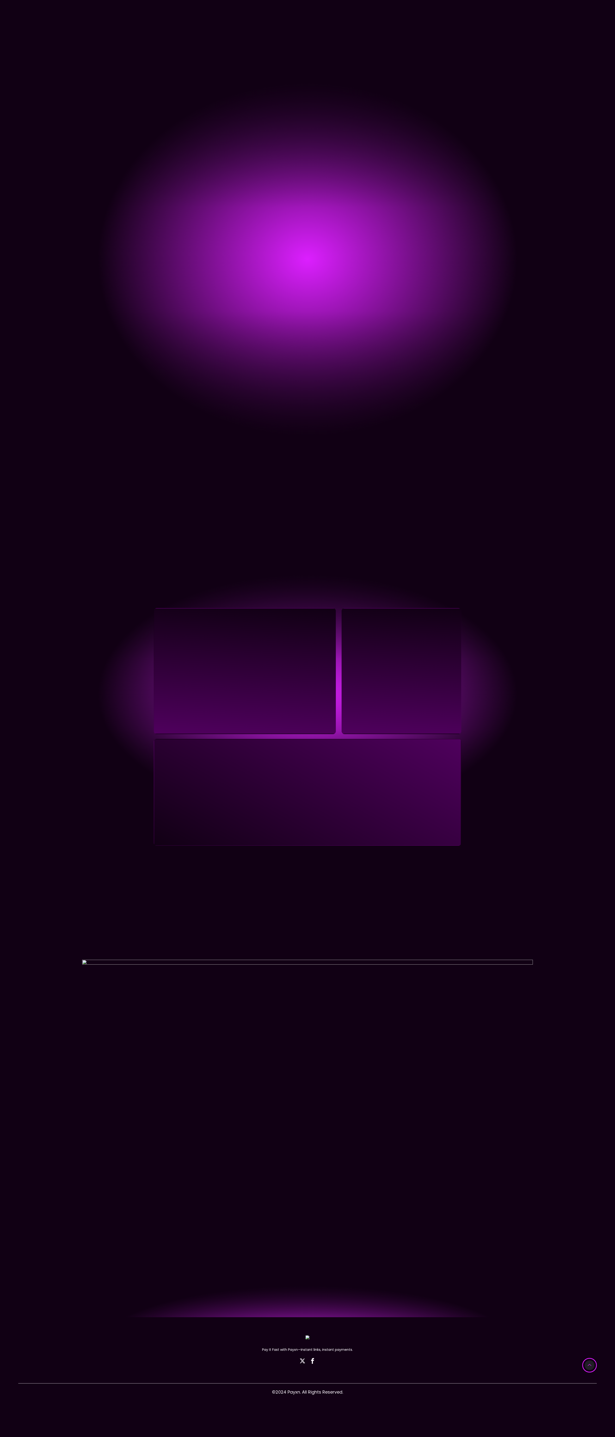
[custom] (302, 1361)
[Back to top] (589, 1365)
